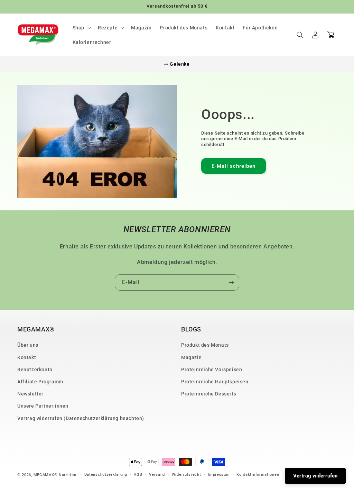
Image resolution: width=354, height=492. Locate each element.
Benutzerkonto (35, 369)
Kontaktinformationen (257, 474)
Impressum (219, 474)
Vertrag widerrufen (315, 476)
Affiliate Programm (40, 381)
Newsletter (30, 394)
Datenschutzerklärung (105, 474)
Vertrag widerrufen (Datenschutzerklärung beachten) (80, 418)
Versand (157, 474)
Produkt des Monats (205, 345)
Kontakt (26, 357)
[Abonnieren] (231, 282)
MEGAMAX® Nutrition (55, 475)
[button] (81, 27)
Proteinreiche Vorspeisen (211, 369)
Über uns (27, 345)
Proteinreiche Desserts (208, 394)
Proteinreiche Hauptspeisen (215, 381)
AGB (138, 474)
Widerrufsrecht (186, 474)
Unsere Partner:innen (42, 406)
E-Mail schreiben (233, 166)
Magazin (191, 357)
